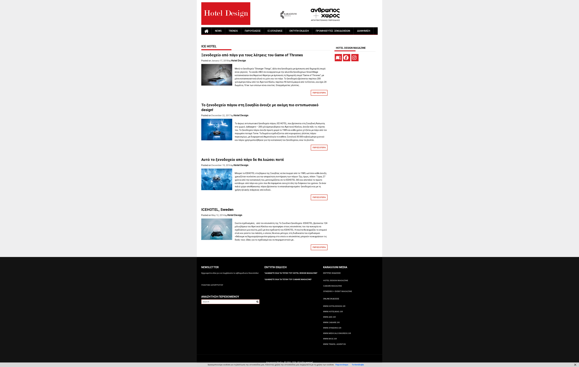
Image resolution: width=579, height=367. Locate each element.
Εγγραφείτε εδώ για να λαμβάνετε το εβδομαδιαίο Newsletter (230, 273)
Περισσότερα (341, 365)
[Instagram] (355, 57)
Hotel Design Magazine (335, 280)
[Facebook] (346, 57)
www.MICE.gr (330, 339)
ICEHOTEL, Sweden (217, 209)
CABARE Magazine (332, 286)
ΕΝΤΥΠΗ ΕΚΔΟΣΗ (299, 30)
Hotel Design (238, 60)
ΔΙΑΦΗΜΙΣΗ (363, 30)
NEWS (218, 30)
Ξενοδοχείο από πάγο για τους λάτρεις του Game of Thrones (252, 55)
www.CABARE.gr (331, 322)
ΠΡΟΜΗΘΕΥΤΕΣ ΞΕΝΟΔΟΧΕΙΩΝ (333, 30)
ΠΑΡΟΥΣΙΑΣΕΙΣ (253, 30)
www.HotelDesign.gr (334, 306)
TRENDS (233, 30)
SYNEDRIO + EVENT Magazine (337, 291)
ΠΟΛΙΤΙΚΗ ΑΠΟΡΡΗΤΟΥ (212, 285)
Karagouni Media (274, 362)
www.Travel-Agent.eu (334, 344)
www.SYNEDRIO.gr (332, 328)
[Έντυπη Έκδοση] (338, 57)
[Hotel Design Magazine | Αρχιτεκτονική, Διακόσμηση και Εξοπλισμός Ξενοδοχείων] (206, 31)
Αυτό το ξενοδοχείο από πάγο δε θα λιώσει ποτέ (242, 160)
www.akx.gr (329, 317)
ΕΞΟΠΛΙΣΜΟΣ (275, 30)
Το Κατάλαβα (358, 365)
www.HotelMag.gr (333, 311)
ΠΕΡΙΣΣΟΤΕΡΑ (319, 93)
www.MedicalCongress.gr (337, 333)
